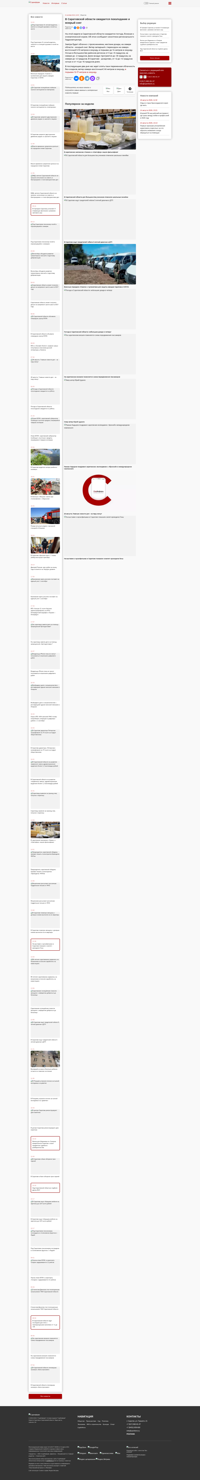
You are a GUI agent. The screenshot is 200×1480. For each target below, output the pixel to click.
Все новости (37, 17)
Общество (83, 15)
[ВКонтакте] (75, 28)
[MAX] (83, 28)
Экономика (81, 1424)
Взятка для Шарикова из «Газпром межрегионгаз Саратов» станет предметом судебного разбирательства (153, 42)
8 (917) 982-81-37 (154, 77)
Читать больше (154, 58)
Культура (106, 1424)
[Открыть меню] (169, 3)
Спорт (112, 1424)
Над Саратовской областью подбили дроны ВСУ (154, 50)
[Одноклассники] (78, 28)
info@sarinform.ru (147, 84)
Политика (105, 1421)
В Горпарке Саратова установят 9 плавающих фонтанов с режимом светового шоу (154, 29)
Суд (99, 1421)
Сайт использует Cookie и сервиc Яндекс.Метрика (44, 1470)
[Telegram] (81, 28)
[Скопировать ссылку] (86, 28)
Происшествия (91, 1421)
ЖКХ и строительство (94, 1424)
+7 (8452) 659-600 (133, 1427)
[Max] (141, 76)
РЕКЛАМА (131, 1434)
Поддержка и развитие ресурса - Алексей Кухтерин (136, 1455)
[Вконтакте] (93, 1453)
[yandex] (86, 1459)
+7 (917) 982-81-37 (134, 1424)
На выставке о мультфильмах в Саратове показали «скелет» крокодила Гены (153, 35)
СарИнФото (82, 1427)
